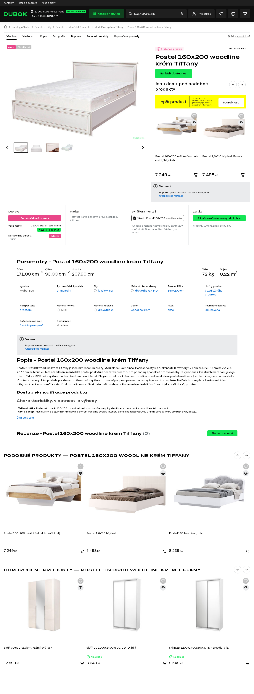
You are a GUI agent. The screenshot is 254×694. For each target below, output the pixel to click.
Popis (43, 36)
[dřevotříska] (95, 310)
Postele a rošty (43, 27)
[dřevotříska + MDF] (132, 290)
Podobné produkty (97, 36)
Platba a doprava (27, 2)
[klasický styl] (95, 290)
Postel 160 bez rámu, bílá (185, 533)
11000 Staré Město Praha (46, 225)
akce (171, 309)
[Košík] (245, 13)
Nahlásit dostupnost (174, 73)
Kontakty (9, 2)
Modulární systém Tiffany (109, 27)
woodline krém (140, 309)
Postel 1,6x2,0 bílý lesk (101, 533)
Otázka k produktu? (239, 36)
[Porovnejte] (233, 13)
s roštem (26, 309)
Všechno (12, 36)
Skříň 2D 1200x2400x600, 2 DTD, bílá (111, 647)
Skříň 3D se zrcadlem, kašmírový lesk (28, 647)
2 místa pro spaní (31, 325)
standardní (64, 290)
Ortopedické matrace (171, 195)
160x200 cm (176, 290)
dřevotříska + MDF (147, 290)
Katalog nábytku (109, 13)
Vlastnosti (28, 36)
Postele (60, 27)
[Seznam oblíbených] (221, 13)
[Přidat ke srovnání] (194, 123)
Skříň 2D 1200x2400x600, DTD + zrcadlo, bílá (199, 647)
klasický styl (106, 290)
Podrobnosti (231, 102)
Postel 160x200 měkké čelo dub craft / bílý (32, 533)
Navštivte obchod (76, 11)
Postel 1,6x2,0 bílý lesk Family (222, 156)
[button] (7, 148)
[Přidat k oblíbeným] (194, 116)
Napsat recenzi (222, 433)
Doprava (76, 36)
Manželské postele (79, 27)
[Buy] (196, 175)
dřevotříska (105, 309)
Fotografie (59, 36)
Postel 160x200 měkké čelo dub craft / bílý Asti (176, 158)
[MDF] (58, 310)
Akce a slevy (48, 2)
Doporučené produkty (126, 36)
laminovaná (212, 309)
